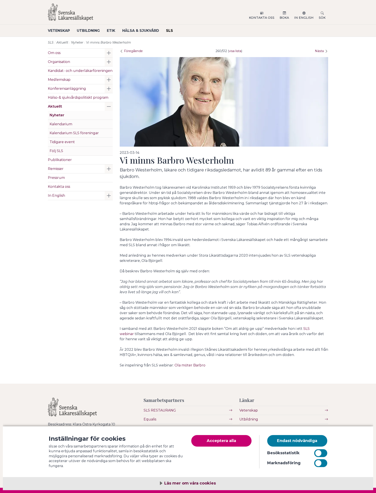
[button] (109, 53)
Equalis (150, 419)
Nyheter (77, 42)
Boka (284, 18)
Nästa (320, 51)
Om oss (54, 53)
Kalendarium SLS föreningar (74, 133)
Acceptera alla (221, 440)
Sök (322, 18)
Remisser (56, 169)
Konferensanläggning (67, 88)
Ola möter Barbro (190, 365)
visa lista (235, 51)
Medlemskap (59, 80)
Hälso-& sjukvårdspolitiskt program (78, 97)
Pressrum (56, 178)
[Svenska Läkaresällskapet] (100, 13)
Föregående (133, 51)
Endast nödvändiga (297, 440)
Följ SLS (56, 151)
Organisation (59, 62)
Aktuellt (62, 42)
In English (304, 18)
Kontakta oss (261, 18)
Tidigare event (62, 142)
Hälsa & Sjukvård (140, 31)
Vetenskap (59, 31)
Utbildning (88, 31)
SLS (169, 31)
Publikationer (60, 160)
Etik (111, 31)
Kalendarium (61, 124)
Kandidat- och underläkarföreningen (80, 71)
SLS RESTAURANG (160, 410)
